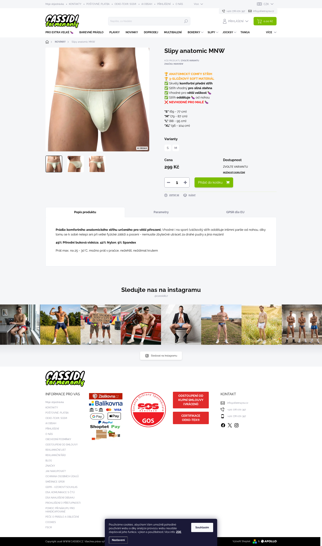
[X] (229, 424)
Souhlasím (202, 527)
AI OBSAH (146, 4)
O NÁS (179, 4)
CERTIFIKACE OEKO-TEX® (190, 418)
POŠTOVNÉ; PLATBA (98, 4)
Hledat (186, 21)
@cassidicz (161, 295)
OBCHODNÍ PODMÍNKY (58, 439)
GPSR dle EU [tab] (235, 212)
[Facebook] (223, 424)
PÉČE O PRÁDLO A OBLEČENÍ (62, 516)
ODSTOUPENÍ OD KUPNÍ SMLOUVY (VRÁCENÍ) (190, 400)
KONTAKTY (75, 4)
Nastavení (118, 540)
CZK (266, 4)
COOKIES (50, 522)
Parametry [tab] (161, 212)
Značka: (173, 64)
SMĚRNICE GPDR (55, 481)
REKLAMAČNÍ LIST (55, 449)
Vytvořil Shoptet (241, 541)
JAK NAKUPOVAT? (55, 471)
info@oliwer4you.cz (237, 402)
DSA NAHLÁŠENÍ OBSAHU (60, 497)
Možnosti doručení (234, 172)
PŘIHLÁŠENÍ (164, 4)
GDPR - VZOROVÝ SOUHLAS (61, 487)
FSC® (48, 527)
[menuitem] (60, 32)
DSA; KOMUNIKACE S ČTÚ (60, 492)
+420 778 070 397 (236, 409)
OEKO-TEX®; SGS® (125, 4)
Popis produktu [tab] (85, 212)
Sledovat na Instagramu (164, 355)
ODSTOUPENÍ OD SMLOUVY (61, 444)
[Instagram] (236, 424)
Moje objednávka (54, 4)
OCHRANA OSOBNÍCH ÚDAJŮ (62, 476)
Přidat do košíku (210, 182)
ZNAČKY (50, 465)
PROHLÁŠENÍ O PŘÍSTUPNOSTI (62, 503)
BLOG (48, 460)
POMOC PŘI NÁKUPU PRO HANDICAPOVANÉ (60, 510)
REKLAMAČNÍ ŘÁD (55, 455)
